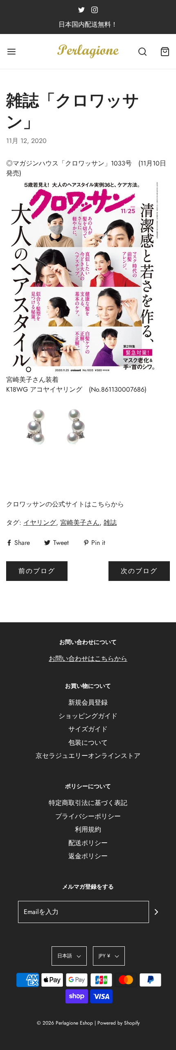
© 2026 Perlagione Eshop (65, 1023)
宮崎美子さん (79, 522)
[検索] (142, 51)
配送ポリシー (88, 843)
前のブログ (36, 571)
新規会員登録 (88, 702)
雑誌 (110, 522)
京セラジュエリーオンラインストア (88, 755)
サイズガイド (88, 729)
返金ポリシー (88, 856)
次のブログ (139, 571)
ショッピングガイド (88, 716)
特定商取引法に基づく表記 (88, 802)
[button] (69, 956)
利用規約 (88, 829)
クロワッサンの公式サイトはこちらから (65, 504)
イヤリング (39, 522)
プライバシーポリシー (88, 816)
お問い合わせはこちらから (88, 658)
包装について (88, 742)
